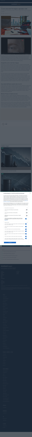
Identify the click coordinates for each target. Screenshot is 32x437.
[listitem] (16, 207)
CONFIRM (10, 242)
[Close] (30, 193)
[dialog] (16, 218)
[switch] (26, 209)
